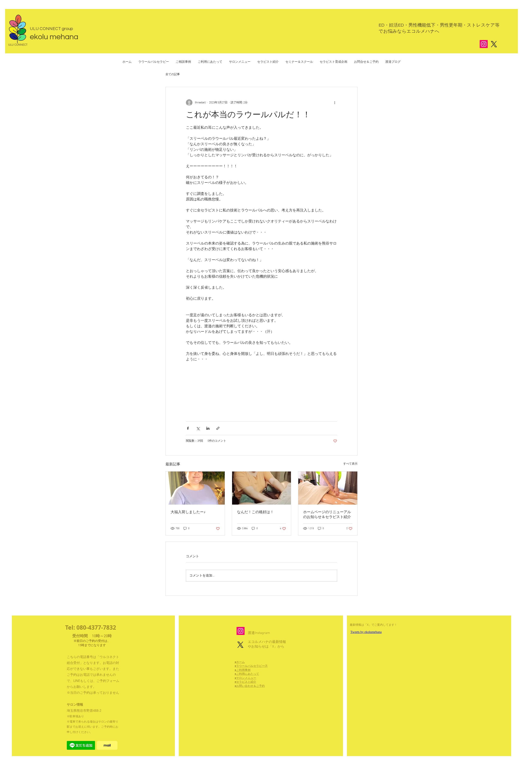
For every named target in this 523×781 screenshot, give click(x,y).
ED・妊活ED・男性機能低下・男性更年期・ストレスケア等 (439, 25)
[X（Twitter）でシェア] (198, 428)
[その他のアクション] (334, 102)
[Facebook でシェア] (188, 428)
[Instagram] (484, 44)
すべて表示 (350, 464)
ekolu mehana (54, 37)
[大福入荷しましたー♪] (195, 488)
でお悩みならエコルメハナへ (409, 31)
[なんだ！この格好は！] (261, 488)
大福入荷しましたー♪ (188, 512)
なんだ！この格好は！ (255, 512)
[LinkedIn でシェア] (208, 428)
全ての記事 (172, 74)
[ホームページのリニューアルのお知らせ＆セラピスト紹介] (327, 488)
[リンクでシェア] (218, 428)
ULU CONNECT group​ (51, 29)
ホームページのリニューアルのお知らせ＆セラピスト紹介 (327, 514)
